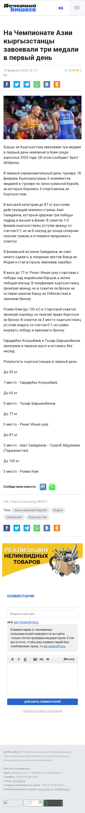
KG (61, 8)
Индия (58, 510)
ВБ (5, 75)
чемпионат (14, 517)
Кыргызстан (38, 517)
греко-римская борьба (30, 510)
